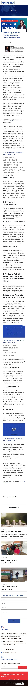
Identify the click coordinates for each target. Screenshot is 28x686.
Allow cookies (19, 684)
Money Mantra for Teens (9, 560)
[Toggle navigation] (25, 2)
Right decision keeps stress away (11, 532)
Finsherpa (11, 497)
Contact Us (17, 679)
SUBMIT (14, 621)
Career (10, 679)
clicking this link (12, 120)
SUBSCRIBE (22, 667)
